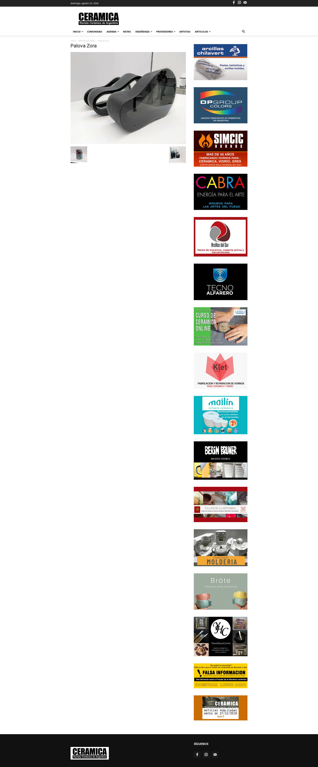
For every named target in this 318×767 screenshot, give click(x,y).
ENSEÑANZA (142, 31)
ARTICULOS (201, 31)
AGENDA (111, 31)
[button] (243, 31)
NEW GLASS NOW (87, 40)
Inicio (76, 31)
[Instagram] (239, 2)
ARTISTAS (184, 31)
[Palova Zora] (128, 143)
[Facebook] (233, 2)
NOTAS (127, 31)
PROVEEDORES (164, 31)
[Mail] (244, 2)
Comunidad (94, 31)
